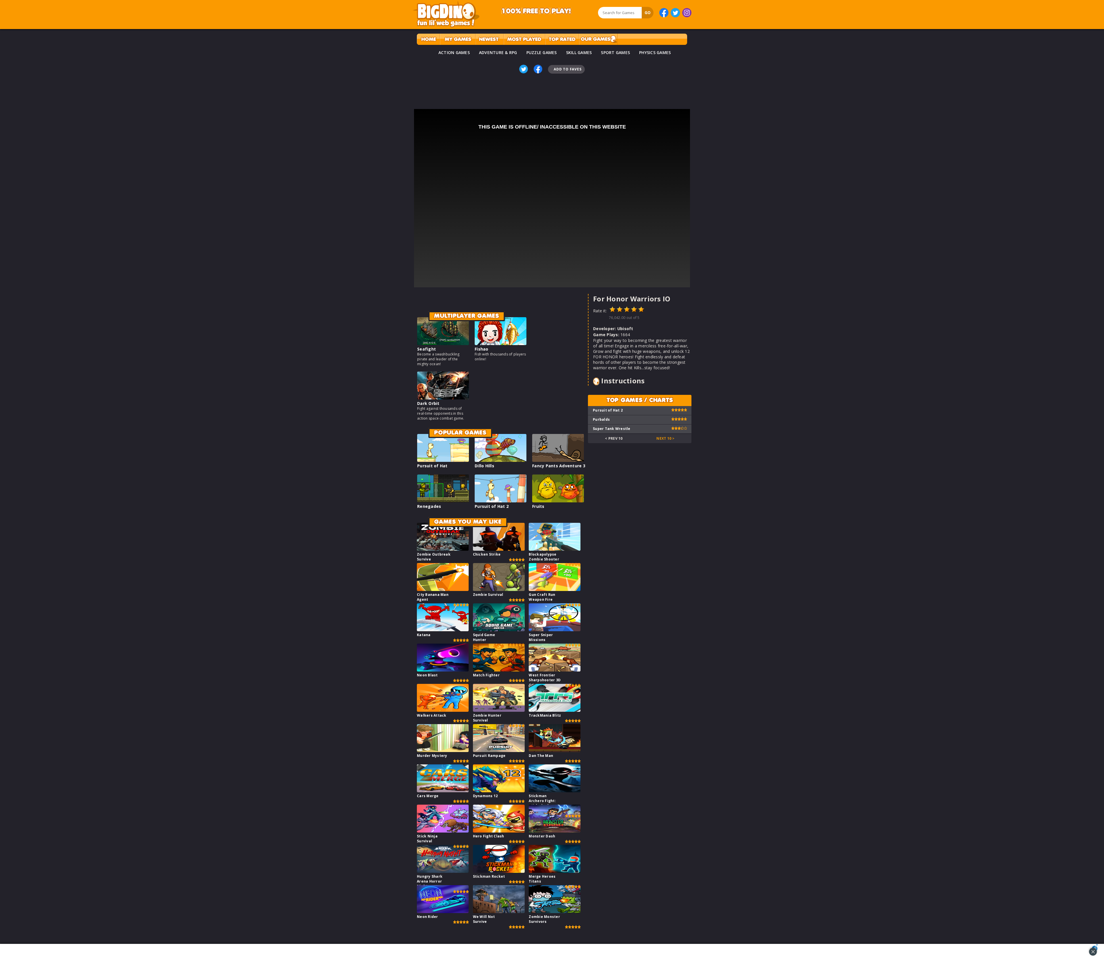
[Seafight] (443, 343)
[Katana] (443, 629)
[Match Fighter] (499, 670)
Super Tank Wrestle (611, 428)
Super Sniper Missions (541, 637)
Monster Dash (542, 836)
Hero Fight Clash (488, 836)
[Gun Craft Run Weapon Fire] (554, 589)
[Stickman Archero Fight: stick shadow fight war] (554, 790)
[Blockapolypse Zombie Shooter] (554, 549)
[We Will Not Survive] (499, 911)
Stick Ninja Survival (427, 838)
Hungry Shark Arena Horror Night (429, 881)
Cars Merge (428, 795)
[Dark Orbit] (443, 398)
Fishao (481, 349)
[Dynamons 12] (499, 790)
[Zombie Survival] (499, 589)
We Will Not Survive (484, 919)
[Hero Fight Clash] (499, 831)
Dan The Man (541, 755)
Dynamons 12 (485, 795)
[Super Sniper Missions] (554, 629)
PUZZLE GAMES (541, 52)
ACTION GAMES (454, 52)
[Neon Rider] (443, 911)
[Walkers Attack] (443, 710)
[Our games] (598, 39)
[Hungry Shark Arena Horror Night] (443, 871)
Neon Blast (427, 675)
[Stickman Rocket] (499, 871)
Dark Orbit (428, 403)
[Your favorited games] (457, 39)
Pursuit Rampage (489, 755)
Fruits (538, 506)
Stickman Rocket (489, 876)
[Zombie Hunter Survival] (499, 710)
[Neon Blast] (443, 670)
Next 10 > (665, 438)
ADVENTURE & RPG (498, 52)
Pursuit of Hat (432, 465)
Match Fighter (486, 675)
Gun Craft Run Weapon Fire (542, 597)
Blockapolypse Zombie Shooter (544, 557)
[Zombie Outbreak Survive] (443, 549)
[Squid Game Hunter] (499, 629)
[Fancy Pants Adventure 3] (558, 460)
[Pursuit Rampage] (499, 750)
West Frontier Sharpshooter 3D (545, 677)
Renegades (429, 506)
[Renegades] (443, 501)
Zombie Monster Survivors (544, 919)
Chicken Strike (487, 554)
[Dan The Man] (554, 750)
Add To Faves (567, 69)
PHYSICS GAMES (655, 52)
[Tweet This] (523, 69)
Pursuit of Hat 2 (492, 506)
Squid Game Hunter (484, 637)
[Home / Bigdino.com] (428, 39)
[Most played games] (524, 39)
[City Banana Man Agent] (443, 589)
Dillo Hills (484, 465)
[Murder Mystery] (443, 750)
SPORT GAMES (615, 52)
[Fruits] (558, 501)
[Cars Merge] (443, 790)
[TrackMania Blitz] (554, 710)
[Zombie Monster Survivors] (554, 911)
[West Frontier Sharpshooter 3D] (554, 670)
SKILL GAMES (579, 52)
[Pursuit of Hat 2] (500, 501)
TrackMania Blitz (545, 715)
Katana (424, 634)
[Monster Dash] (554, 831)
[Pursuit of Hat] (443, 460)
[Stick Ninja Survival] (443, 831)
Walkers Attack (431, 715)
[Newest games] (489, 39)
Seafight (426, 349)
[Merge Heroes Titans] (554, 871)
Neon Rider (427, 916)
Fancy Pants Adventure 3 (558, 465)
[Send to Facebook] (538, 69)
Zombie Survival (488, 594)
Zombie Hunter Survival (487, 718)
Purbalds (601, 419)
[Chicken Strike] (499, 549)
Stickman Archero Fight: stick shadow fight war (542, 803)
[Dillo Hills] (500, 460)
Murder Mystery (432, 755)
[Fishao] (500, 343)
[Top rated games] (562, 39)
